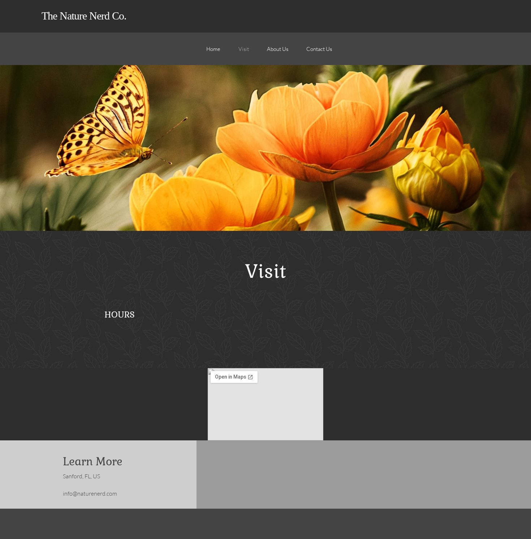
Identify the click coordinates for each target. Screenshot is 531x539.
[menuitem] (213, 52)
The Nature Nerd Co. (84, 16)
